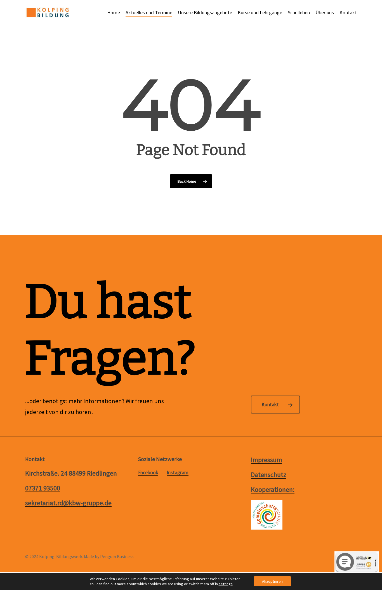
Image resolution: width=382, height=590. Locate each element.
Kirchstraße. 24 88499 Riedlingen (71, 473)
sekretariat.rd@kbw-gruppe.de (68, 503)
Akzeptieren (272, 581)
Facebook (148, 472)
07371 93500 (42, 488)
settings (226, 583)
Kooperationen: (272, 489)
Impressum (266, 460)
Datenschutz (268, 475)
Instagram (177, 472)
